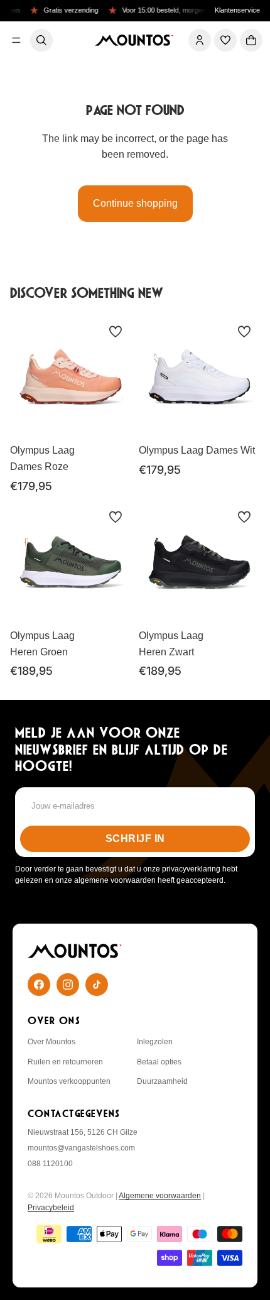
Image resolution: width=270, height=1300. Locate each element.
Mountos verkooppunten (69, 1081)
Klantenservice (237, 10)
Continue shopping (135, 203)
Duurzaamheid (162, 1081)
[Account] (199, 40)
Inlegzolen (155, 1041)
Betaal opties (159, 1061)
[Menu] (16, 40)
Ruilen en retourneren (65, 1061)
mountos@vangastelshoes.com (81, 1148)
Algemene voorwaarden (160, 1195)
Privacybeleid (51, 1207)
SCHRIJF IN (135, 838)
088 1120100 (50, 1163)
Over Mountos (51, 1041)
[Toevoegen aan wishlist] (115, 331)
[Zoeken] (41, 40)
